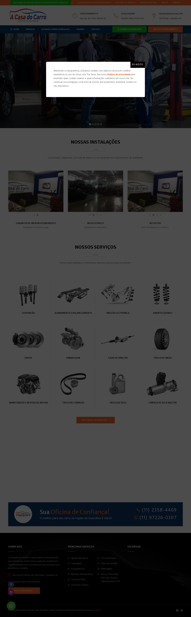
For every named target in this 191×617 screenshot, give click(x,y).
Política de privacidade (118, 75)
